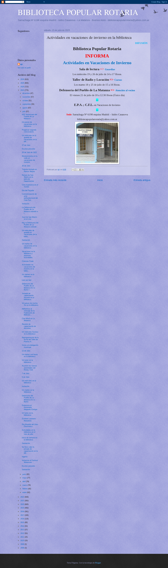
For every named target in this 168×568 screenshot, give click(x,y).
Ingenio (24, 457)
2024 (22, 87)
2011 (22, 537)
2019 (22, 508)
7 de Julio (25, 373)
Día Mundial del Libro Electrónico (30, 425)
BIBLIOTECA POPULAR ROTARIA (78, 12)
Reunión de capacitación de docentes (29, 326)
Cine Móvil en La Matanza (28, 319)
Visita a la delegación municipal (30, 346)
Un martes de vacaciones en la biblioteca (29, 246)
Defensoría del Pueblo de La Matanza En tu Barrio (28, 399)
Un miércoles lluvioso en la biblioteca (30, 333)
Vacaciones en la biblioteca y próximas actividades (28, 254)
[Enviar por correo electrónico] (73, 169)
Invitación (25, 204)
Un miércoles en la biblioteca (29, 382)
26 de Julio (26, 166)
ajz (21, 64)
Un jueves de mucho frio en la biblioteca (30, 304)
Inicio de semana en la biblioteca (29, 439)
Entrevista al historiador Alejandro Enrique (29, 407)
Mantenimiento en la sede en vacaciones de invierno (29, 159)
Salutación (26, 240)
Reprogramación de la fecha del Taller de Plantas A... (30, 340)
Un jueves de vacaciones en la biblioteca (29, 124)
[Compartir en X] (78, 169)
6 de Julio (25, 377)
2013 (22, 530)
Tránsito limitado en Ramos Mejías (29, 170)
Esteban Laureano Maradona (29, 420)
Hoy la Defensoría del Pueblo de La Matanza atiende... (30, 225)
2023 (22, 90)
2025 (22, 83)
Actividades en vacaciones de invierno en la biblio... (28, 268)
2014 (22, 526)
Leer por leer (26, 280)
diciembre (26, 93)
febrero (25, 489)
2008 (22, 548)
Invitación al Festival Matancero (30, 461)
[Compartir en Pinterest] (83, 169)
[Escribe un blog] (75, 169)
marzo (25, 485)
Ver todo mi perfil (24, 68)
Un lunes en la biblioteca (27, 361)
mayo (24, 478)
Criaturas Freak (28, 261)
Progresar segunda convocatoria (29, 131)
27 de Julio (26, 145)
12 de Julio (26, 351)
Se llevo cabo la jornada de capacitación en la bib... (30, 450)
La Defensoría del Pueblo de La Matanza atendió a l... (30, 210)
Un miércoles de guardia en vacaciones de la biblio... (29, 233)
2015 (22, 522)
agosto (25, 108)
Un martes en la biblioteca (28, 391)
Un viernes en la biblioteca (28, 275)
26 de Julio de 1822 (29, 152)
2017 (22, 515)
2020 (22, 504)
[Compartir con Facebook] (80, 169)
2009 (22, 544)
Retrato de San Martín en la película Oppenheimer (28, 178)
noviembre (26, 97)
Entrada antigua (142, 180)
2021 (22, 501)
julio (24, 111)
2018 (22, 511)
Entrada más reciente (55, 180)
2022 (22, 497)
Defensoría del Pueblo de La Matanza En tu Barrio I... (28, 287)
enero (24, 492)
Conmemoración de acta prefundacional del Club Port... (30, 197)
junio (24, 474)
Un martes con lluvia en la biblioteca (30, 355)
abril (24, 481)
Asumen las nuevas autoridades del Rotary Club (29, 368)
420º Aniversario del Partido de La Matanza (29, 116)
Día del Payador (28, 190)
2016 (22, 519)
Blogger (98, 563)
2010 (22, 540)
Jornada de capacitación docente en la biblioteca (28, 296)
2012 (22, 533)
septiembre (26, 104)
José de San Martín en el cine (29, 218)
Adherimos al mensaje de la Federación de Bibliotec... (28, 312)
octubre (25, 101)
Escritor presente (28, 149)
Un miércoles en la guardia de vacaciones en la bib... (29, 138)
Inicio (100, 180)
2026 (22, 79)
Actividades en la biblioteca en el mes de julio (28, 432)
